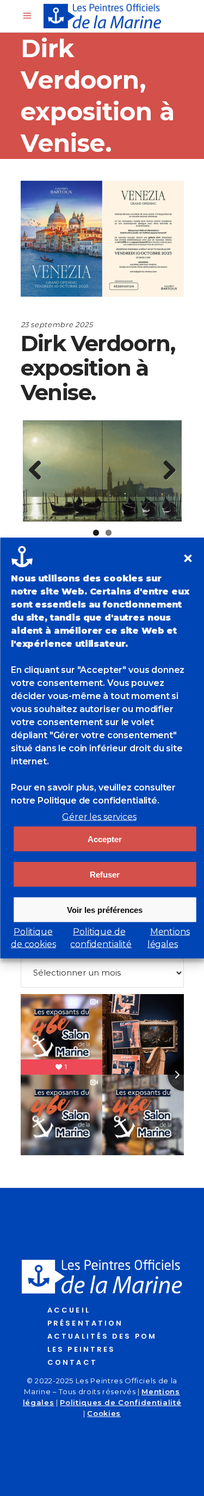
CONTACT (72, 1362)
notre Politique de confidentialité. (85, 800)
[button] (187, 558)
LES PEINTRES (81, 1349)
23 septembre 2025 (57, 324)
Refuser (105, 874)
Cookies (104, 1413)
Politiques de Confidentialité (120, 1402)
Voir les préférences (105, 909)
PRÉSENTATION (85, 1323)
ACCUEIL (68, 1310)
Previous (39, 471)
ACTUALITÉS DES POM (102, 1336)
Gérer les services (99, 817)
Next (165, 471)
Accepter (105, 838)
